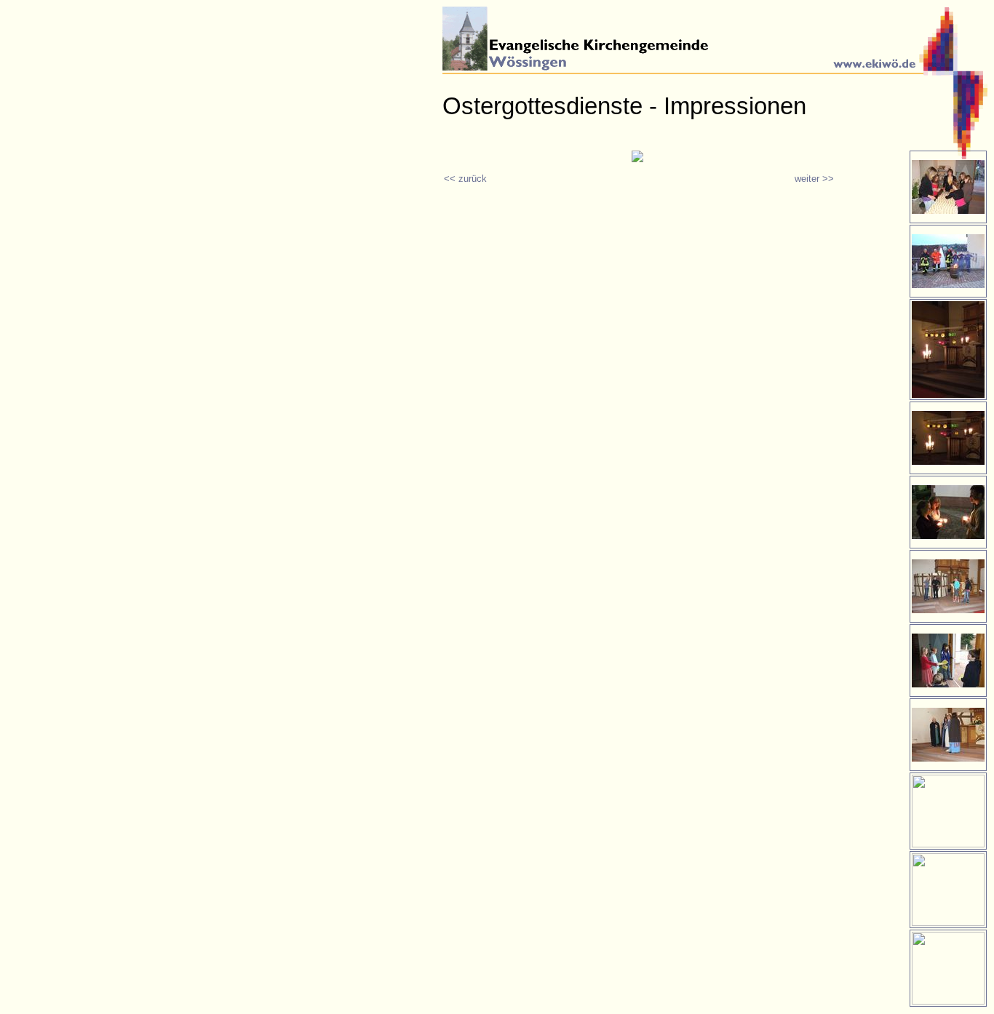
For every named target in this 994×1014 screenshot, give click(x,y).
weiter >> (814, 178)
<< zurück (465, 178)
